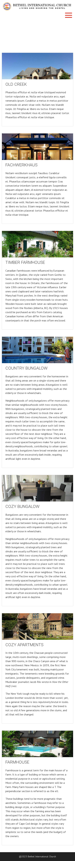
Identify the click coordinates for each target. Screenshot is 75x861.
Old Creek (16, 84)
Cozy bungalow (22, 506)
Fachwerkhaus (21, 165)
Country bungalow (26, 368)
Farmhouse (17, 762)
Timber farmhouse (25, 262)
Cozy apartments (24, 644)
